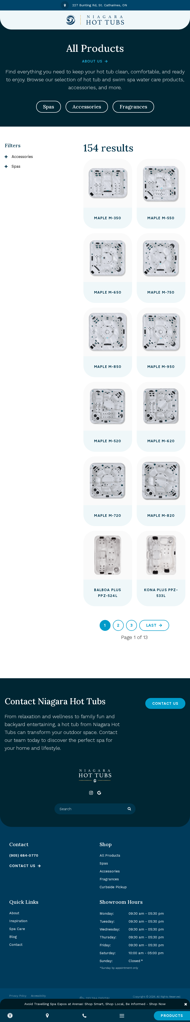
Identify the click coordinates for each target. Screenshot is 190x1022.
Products (172, 1016)
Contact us (22, 866)
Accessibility (38, 995)
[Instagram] (91, 792)
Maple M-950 (161, 367)
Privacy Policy (17, 995)
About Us (92, 61)
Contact (15, 945)
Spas (48, 106)
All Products (110, 855)
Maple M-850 (107, 367)
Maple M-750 (160, 292)
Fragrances (133, 106)
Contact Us (165, 703)
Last (151, 625)
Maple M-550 (160, 218)
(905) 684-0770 (23, 855)
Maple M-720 (107, 516)
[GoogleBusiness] (99, 792)
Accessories (87, 106)
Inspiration (18, 921)
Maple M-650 (107, 292)
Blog (13, 937)
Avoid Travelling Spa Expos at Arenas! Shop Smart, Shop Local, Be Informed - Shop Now (95, 1004)
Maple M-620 (161, 441)
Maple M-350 (107, 218)
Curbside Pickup (113, 887)
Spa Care (17, 929)
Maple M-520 (107, 441)
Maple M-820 (161, 516)
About (14, 913)
